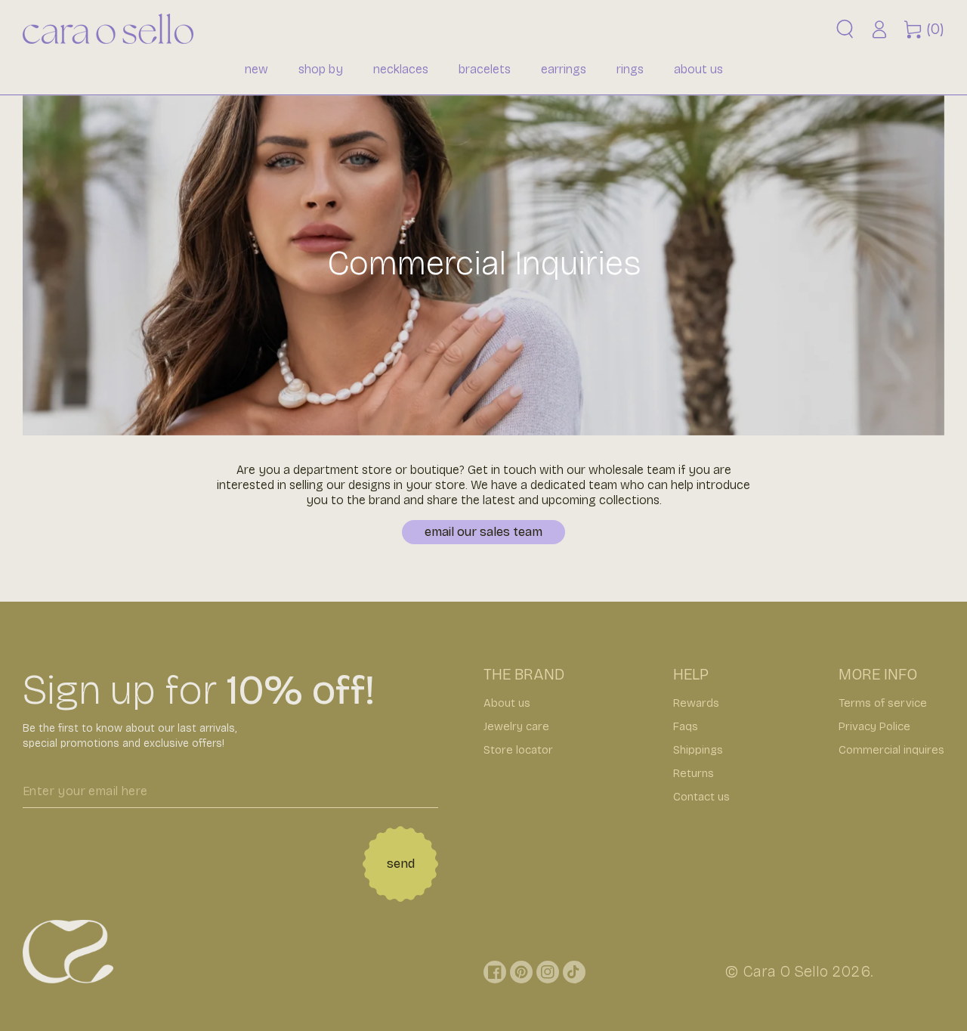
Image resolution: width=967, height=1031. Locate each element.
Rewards (696, 703)
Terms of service (883, 703)
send (401, 863)
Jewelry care (516, 726)
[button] (845, 29)
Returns (693, 773)
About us (507, 703)
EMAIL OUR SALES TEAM (483, 532)
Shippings (698, 750)
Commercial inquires (891, 750)
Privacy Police (874, 726)
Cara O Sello (785, 971)
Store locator (518, 750)
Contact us (701, 796)
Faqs (685, 726)
